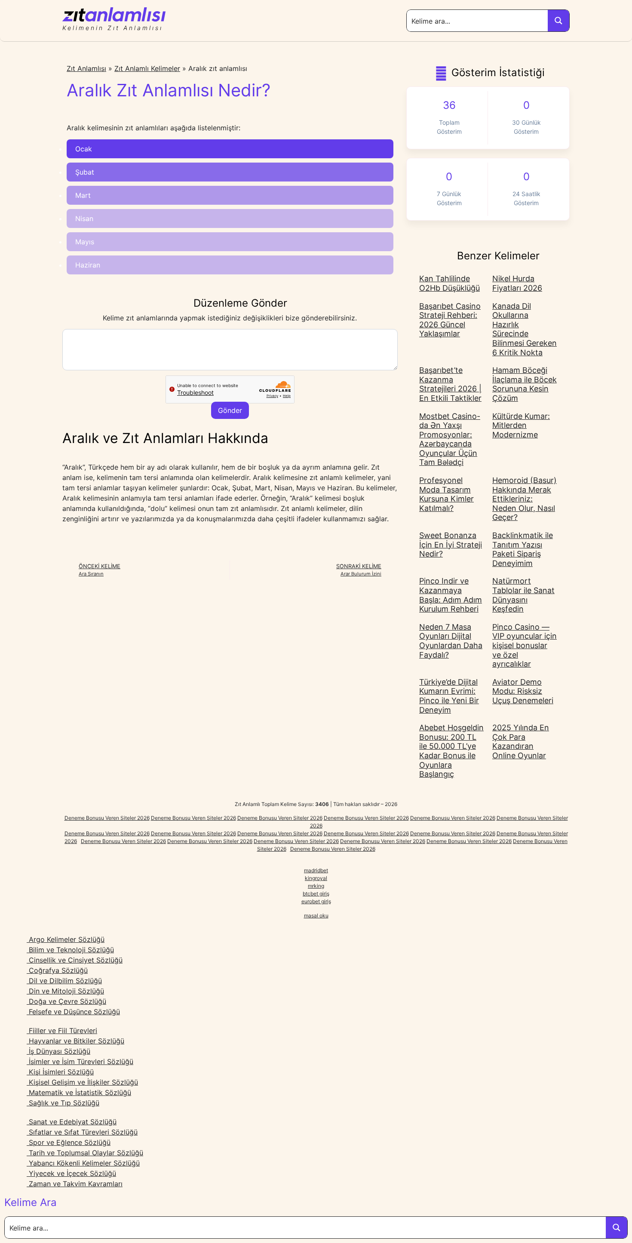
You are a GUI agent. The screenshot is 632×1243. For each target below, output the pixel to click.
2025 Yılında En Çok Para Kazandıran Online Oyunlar (520, 741)
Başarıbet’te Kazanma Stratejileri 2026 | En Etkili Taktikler (450, 384)
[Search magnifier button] (558, 20)
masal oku (316, 915)
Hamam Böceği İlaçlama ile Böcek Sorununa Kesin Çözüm (524, 384)
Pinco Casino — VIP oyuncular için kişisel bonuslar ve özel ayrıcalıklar (524, 645)
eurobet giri (314, 901)
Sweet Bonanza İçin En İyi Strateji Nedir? (450, 544)
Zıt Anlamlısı (86, 68)
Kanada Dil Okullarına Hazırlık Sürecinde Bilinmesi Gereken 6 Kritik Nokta (524, 329)
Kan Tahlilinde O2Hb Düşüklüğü (449, 283)
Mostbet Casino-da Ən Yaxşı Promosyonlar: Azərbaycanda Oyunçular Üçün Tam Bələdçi (449, 439)
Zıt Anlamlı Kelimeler (147, 68)
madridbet (316, 870)
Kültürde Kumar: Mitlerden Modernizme (521, 425)
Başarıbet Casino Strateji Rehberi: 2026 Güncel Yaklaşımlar (450, 320)
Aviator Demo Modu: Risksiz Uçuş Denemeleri (522, 691)
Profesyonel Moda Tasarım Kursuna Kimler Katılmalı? (446, 494)
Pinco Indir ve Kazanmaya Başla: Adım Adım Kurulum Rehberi (450, 594)
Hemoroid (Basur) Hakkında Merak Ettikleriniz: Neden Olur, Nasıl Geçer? (524, 499)
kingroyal (316, 878)
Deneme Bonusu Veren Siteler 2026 (107, 818)
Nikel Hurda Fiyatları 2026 (517, 283)
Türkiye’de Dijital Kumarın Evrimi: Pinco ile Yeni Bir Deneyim (449, 695)
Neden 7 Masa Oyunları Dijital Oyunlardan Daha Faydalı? (450, 640)
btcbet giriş (316, 893)
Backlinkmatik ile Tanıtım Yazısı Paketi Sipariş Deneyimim (522, 549)
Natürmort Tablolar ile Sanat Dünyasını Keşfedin (523, 594)
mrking (316, 886)
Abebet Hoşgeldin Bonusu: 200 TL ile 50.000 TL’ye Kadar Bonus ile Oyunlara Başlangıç (451, 750)
